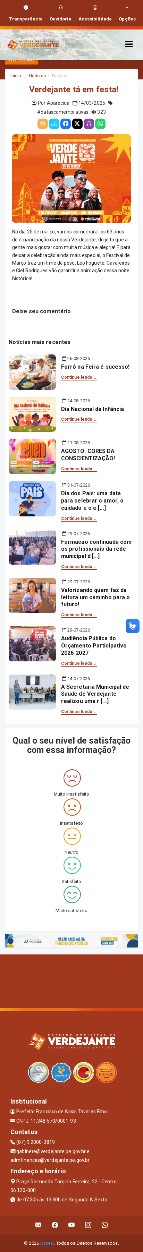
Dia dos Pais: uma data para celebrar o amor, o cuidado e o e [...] (92, 500)
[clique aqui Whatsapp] (105, 1225)
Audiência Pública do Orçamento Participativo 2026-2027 (94, 645)
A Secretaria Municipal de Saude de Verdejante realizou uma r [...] (95, 694)
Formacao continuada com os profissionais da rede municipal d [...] (96, 549)
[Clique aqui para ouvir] (89, 124)
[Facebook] (65, 124)
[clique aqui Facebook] (55, 1225)
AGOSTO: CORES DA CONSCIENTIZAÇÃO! (88, 455)
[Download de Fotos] (54, 124)
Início (16, 75)
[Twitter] (77, 124)
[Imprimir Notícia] (42, 124)
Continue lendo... (79, 377)
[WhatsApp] (100, 124)
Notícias (37, 75)
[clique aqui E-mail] (38, 1225)
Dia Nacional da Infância (92, 409)
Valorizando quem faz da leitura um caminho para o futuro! (95, 597)
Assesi (47, 1243)
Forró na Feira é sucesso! (95, 366)
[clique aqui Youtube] (72, 1225)
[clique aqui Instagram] (88, 1225)
